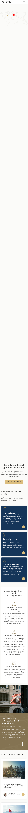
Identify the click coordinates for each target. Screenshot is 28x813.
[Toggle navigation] (24, 1)
